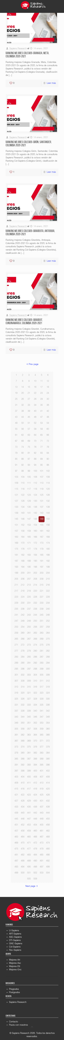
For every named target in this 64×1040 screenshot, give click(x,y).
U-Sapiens (14, 931)
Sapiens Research (18, 49)
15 (29, 387)
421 (16, 795)
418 (35, 789)
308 (22, 681)
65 (41, 435)
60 (48, 429)
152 (22, 525)
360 (48, 729)
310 (35, 681)
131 (41, 501)
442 (35, 813)
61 (16, 435)
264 (48, 633)
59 (41, 429)
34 (35, 405)
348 (48, 717)
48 (48, 417)
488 (22, 861)
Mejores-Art (14, 960)
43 (16, 417)
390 (48, 759)
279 (29, 651)
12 (48, 381)
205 (16, 579)
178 (35, 549)
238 (35, 609)
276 (48, 645)
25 (16, 399)
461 (41, 831)
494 (22, 867)
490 (35, 861)
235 (16, 609)
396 (48, 765)
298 (35, 669)
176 (22, 549)
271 (16, 645)
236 (22, 609)
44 (22, 417)
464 (22, 837)
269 (41, 639)
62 (22, 435)
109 (16, 483)
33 (29, 405)
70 (35, 441)
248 (22, 621)
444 (48, 813)
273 (29, 645)
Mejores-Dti (14, 966)
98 (22, 471)
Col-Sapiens (14, 947)
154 (35, 525)
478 (35, 849)
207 (29, 579)
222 (48, 591)
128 (22, 501)
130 (35, 501)
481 (16, 855)
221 (41, 591)
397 (16, 771)
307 (16, 681)
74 (22, 447)
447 (29, 819)
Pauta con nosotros (18, 1025)
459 (29, 831)
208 (35, 579)
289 (16, 663)
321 (29, 693)
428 (22, 801)
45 (29, 417)
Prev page (33, 364)
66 (48, 435)
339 (29, 711)
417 (29, 789)
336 (48, 705)
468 (48, 837)
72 (48, 441)
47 (41, 417)
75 (29, 447)
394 (35, 765)
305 (41, 675)
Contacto (13, 1022)
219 (29, 591)
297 (29, 669)
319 (16, 693)
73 (16, 447)
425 (41, 795)
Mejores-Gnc (15, 970)
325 (16, 699)
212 (22, 585)
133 (16, 507)
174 (48, 543)
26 (22, 399)
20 (22, 393)
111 (29, 483)
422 (22, 795)
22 (35, 393)
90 (48, 459)
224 (22, 597)
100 (35, 471)
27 (29, 399)
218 (22, 591)
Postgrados (14, 993)
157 (16, 531)
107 (41, 477)
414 (48, 783)
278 (22, 651)
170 (22, 543)
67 (16, 441)
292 (35, 663)
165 (29, 537)
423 (29, 795)
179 (41, 549)
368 (22, 741)
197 (41, 567)
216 (48, 585)
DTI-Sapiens (15, 940)
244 (35, 615)
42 (48, 411)
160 (35, 531)
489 (29, 861)
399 (29, 771)
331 (16, 705)
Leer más (51, 83)
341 (41, 711)
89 (41, 459)
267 (29, 639)
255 (29, 627)
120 (48, 489)
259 (16, 633)
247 (16, 621)
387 (29, 759)
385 (16, 759)
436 (35, 807)
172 (35, 543)
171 (29, 543)
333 (29, 705)
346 (35, 717)
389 (41, 759)
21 (29, 393)
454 (35, 825)
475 (16, 849)
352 (35, 723)
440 (22, 813)
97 (16, 471)
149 (41, 519)
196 (35, 567)
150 (48, 519)
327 (29, 699)
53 (41, 423)
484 (35, 855)
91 (16, 465)
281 (41, 651)
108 (48, 477)
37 (16, 411)
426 (48, 795)
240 (48, 609)
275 (41, 645)
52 (35, 423)
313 (16, 687)
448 (35, 819)
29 (41, 399)
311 (41, 681)
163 (16, 537)
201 (29, 573)
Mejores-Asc (15, 963)
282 (48, 651)
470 (22, 843)
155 (41, 525)
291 (29, 663)
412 (35, 783)
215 (41, 585)
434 (22, 807)
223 (16, 597)
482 (22, 855)
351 (29, 723)
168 (48, 537)
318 (48, 687)
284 (22, 657)
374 (22, 747)
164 (22, 537)
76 (35, 447)
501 (29, 873)
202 (35, 573)
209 (41, 579)
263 (41, 633)
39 (29, 411)
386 (22, 759)
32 (22, 405)
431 (41, 801)
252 (48, 621)
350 (22, 723)
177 (29, 549)
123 (29, 495)
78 (48, 447)
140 (22, 513)
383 (41, 753)
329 (41, 699)
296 (22, 669)
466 (35, 837)
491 (41, 861)
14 (22, 387)
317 (41, 687)
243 (29, 615)
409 (16, 783)
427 (16, 801)
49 (16, 423)
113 (41, 483)
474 (48, 843)
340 (35, 711)
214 (35, 585)
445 (16, 819)
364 (35, 735)
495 (29, 867)
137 (41, 507)
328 (35, 699)
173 (41, 543)
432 (48, 801)
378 (48, 747)
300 (48, 669)
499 (16, 873)
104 (22, 477)
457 (16, 831)
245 (41, 615)
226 (35, 597)
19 (16, 393)
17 (41, 387)
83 (41, 453)
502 (35, 873)
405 (29, 777)
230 (22, 603)
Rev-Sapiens (15, 950)
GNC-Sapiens (15, 944)
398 (22, 771)
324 (48, 693)
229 (16, 603)
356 (22, 729)
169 (16, 543)
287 (41, 657)
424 (35, 795)
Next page (30, 886)
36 (48, 405)
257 (41, 627)
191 (41, 561)
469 (16, 843)
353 (41, 723)
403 (16, 777)
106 (35, 477)
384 (48, 753)
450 (48, 819)
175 (16, 549)
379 (16, 753)
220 (35, 591)
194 (22, 567)
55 (16, 429)
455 (41, 825)
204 (48, 573)
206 (22, 579)
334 (35, 705)
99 (29, 471)
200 (22, 573)
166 (35, 537)
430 (35, 801)
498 (48, 867)
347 (41, 717)
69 (29, 441)
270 (48, 639)
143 (41, 513)
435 (29, 807)
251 (41, 621)
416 (22, 789)
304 (35, 675)
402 (48, 771)
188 (22, 561)
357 (29, 729)
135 (29, 507)
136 (35, 507)
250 (35, 621)
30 (48, 399)
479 (41, 849)
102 (48, 471)
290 (22, 663)
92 (22, 465)
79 (16, 453)
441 (29, 813)
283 (16, 657)
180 (48, 549)
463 (16, 837)
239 (41, 609)
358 (35, 729)
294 (48, 663)
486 (48, 855)
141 (29, 513)
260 (22, 633)
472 (35, 843)
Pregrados (14, 989)
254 (22, 627)
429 (29, 801)
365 (41, 735)
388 (35, 759)
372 (48, 741)
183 (29, 555)
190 (35, 561)
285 (29, 657)
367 (16, 741)
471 (29, 843)
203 (41, 573)
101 (41, 471)
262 (35, 633)
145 (16, 519)
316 (35, 687)
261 (29, 633)
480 (48, 849)
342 (48, 711)
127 (16, 501)
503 (41, 873)
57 (29, 429)
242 (22, 615)
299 (41, 669)
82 (35, 453)
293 (41, 663)
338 (22, 711)
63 (29, 435)
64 (35, 435)
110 (22, 483)
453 (29, 825)
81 (29, 453)
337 (16, 711)
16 (35, 387)
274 (35, 645)
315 (29, 687)
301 (16, 675)
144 (48, 513)
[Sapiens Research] (33, 5)
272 (22, 645)
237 (29, 609)
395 (41, 765)
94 (35, 465)
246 (48, 615)
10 (35, 381)
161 (41, 531)
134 (22, 507)
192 (48, 561)
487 (16, 861)
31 (16, 405)
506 (35, 879)
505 (29, 879)
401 (41, 771)
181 (16, 555)
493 (16, 867)
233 (41, 603)
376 (35, 747)
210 (48, 579)
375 (29, 747)
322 (35, 693)
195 (29, 567)
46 (35, 417)
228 (48, 597)
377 (41, 747)
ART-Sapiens (15, 934)
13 (16, 387)
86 (22, 459)
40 (35, 411)
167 (41, 537)
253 (16, 627)
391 (16, 765)
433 (16, 807)
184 (35, 555)
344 (22, 717)
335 (41, 705)
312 (48, 681)
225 (29, 597)
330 (48, 699)
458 (22, 831)
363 (29, 735)
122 (22, 495)
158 (22, 531)
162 (48, 531)
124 (35, 495)
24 (48, 393)
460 (35, 831)
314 (22, 687)
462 (48, 831)
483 (29, 855)
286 (35, 657)
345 (29, 717)
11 (41, 381)
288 (48, 657)
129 (29, 501)
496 (35, 867)
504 (48, 873)
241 (16, 615)
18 (48, 387)
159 (29, 531)
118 (35, 489)
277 (16, 651)
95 (41, 465)
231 (29, 603)
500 (22, 873)
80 (22, 453)
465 (29, 837)
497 (41, 867)
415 (16, 789)
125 (41, 495)
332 (22, 705)
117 (29, 489)
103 (16, 477)
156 (48, 525)
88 (35, 459)
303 (29, 675)
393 (29, 765)
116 (22, 489)
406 (35, 777)
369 (29, 741)
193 (16, 567)
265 (16, 639)
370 (35, 741)
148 (35, 519)
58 (35, 429)
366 (48, 735)
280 (35, 651)
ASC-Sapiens (15, 937)
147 (29, 519)
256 (35, 627)
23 (41, 393)
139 (16, 513)
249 (29, 621)
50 (22, 423)
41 (41, 411)
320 (22, 693)
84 (48, 453)
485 (41, 855)
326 (22, 699)
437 (41, 807)
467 (41, 837)
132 (48, 501)
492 (48, 861)
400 (35, 771)
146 (22, 519)
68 (22, 441)
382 (35, 753)
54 (48, 423)
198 (48, 567)
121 (16, 495)
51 (29, 423)
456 (48, 825)
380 (22, 753)
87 (29, 459)
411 (29, 783)
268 (35, 639)
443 (41, 813)
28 (35, 399)
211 (16, 585)
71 (41, 441)
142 (35, 513)
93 (29, 465)
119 (41, 489)
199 (16, 573)
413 (41, 783)
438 (48, 807)
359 (41, 729)
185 (41, 555)
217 (16, 591)
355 (16, 729)
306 (48, 675)
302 (22, 675)
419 (41, 789)
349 (16, 723)
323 (41, 693)
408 (48, 777)
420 (48, 789)
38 (22, 411)
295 (16, 669)
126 (48, 495)
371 (41, 741)
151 (16, 525)
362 (22, 735)
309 (29, 681)
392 (22, 765)
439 (16, 813)
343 (16, 717)
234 (48, 603)
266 (22, 639)
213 (29, 585)
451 (16, 825)
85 (16, 459)
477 (29, 849)
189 (29, 561)
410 (22, 783)
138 (48, 507)
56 (22, 429)
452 (22, 825)
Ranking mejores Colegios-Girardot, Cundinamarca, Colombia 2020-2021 (24, 322)
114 (48, 483)
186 (48, 555)
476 (22, 849)
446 (22, 819)
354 (48, 723)
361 (16, 735)
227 (41, 597)
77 (41, 447)
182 (22, 555)
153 (29, 525)
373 (16, 747)
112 (35, 483)
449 (41, 819)
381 (29, 753)
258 (48, 627)
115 (16, 489)
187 (16, 561)
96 (48, 465)
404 (22, 777)
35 (41, 405)
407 (41, 777)
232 (35, 603)
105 (29, 477)
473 (41, 843)
